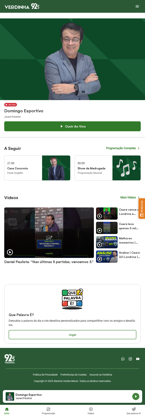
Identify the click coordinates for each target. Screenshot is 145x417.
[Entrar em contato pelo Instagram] (130, 359)
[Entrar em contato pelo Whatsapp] (123, 359)
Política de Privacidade (45, 374)
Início (6, 413)
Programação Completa (121, 148)
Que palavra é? (134, 413)
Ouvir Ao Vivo (75, 126)
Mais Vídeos (128, 197)
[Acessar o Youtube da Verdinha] (138, 359)
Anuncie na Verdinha (100, 374)
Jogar (73, 334)
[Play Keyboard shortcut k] (135, 396)
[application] (72, 396)
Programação (48, 413)
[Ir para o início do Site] (21, 6)
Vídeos (91, 413)
